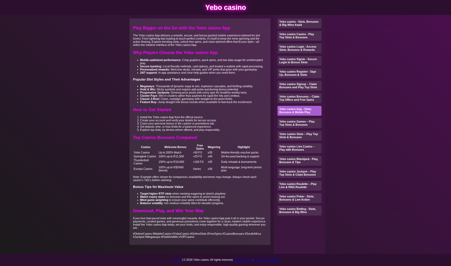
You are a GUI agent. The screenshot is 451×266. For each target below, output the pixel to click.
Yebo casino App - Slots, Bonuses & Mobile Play (295, 111)
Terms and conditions (267, 259)
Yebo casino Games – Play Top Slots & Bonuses (297, 123)
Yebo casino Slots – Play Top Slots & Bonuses (298, 136)
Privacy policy (242, 259)
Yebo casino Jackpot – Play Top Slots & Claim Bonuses (297, 173)
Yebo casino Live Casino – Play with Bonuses (297, 148)
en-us (177, 259)
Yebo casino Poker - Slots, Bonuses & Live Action (296, 198)
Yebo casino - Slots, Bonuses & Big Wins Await (299, 23)
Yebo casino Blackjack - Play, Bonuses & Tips (298, 161)
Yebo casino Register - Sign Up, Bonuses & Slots (297, 73)
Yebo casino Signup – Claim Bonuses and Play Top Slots (298, 86)
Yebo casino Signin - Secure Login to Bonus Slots (298, 61)
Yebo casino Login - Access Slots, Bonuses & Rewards (297, 48)
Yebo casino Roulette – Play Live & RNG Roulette (298, 185)
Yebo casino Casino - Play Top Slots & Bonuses (296, 36)
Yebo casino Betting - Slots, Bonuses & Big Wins (297, 210)
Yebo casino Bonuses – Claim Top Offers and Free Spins (299, 98)
